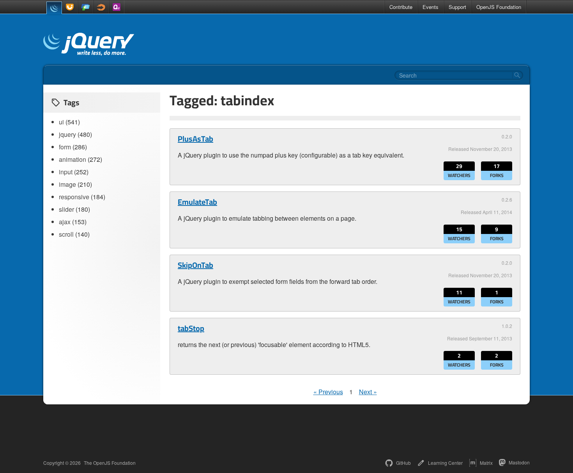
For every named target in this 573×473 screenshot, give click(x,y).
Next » (368, 391)
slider (66, 209)
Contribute (400, 7)
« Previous (328, 391)
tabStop (191, 328)
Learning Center (445, 462)
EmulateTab (197, 202)
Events (431, 7)
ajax (65, 221)
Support (457, 7)
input (66, 171)
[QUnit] (116, 7)
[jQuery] (54, 8)
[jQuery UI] (70, 7)
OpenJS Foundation (498, 7)
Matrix (486, 462)
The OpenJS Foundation (110, 463)
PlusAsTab (195, 138)
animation (72, 159)
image (67, 184)
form (65, 146)
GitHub (403, 462)
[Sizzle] (101, 7)
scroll (66, 234)
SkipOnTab (195, 265)
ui (61, 121)
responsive (74, 196)
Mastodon (519, 462)
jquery (67, 134)
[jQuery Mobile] (85, 7)
